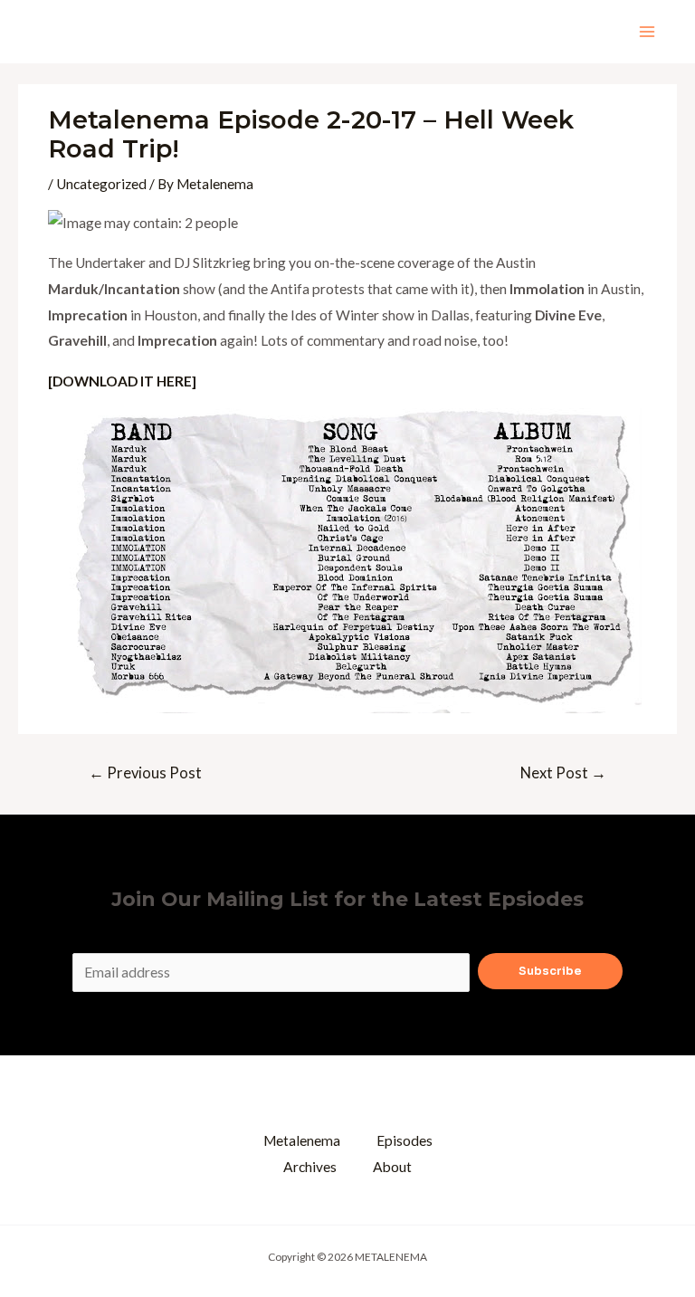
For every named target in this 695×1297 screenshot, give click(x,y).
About (392, 1167)
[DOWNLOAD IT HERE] (122, 381)
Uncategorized (101, 184)
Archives (310, 1167)
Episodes (404, 1140)
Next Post (563, 773)
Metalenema (301, 1140)
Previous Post (145, 773)
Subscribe (550, 971)
